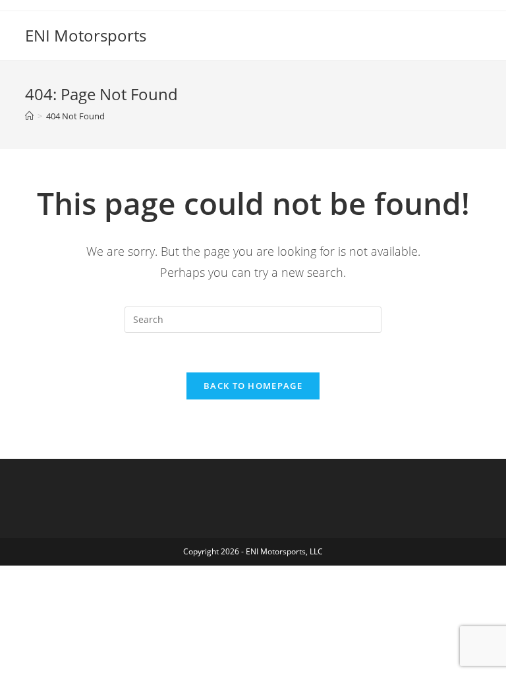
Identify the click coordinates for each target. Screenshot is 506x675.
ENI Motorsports (85, 35)
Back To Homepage (253, 386)
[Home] (29, 116)
